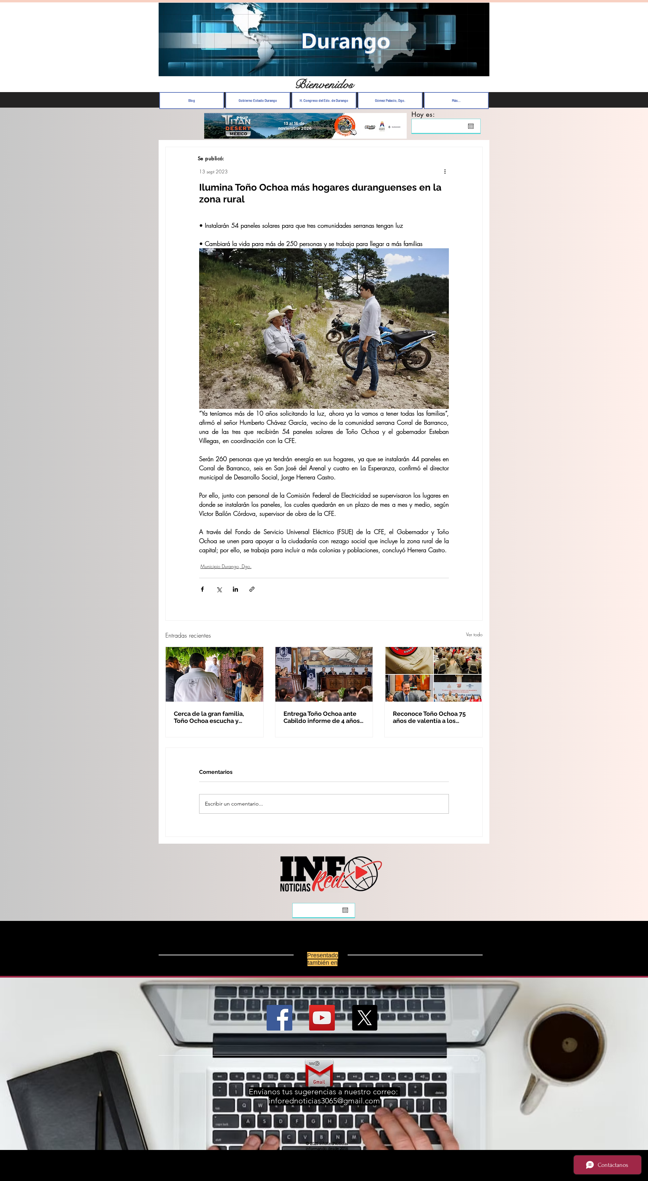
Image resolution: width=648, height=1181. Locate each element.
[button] (480, 69)
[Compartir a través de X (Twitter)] (219, 589)
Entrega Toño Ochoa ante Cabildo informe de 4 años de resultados (322, 717)
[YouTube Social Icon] (322, 1023)
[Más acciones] (445, 171)
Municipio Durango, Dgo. (225, 566)
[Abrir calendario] (471, 126)
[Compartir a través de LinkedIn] (235, 589)
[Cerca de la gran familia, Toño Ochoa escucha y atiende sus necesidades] (214, 674)
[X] (364, 1023)
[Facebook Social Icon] (279, 1023)
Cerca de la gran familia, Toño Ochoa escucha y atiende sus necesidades (210, 717)
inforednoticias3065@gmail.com (324, 1106)
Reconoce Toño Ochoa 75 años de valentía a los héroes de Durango (429, 717)
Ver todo (474, 634)
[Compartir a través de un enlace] (252, 589)
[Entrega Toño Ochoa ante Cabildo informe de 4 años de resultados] (324, 674)
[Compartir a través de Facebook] (202, 589)
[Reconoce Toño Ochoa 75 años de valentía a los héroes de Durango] (433, 674)
